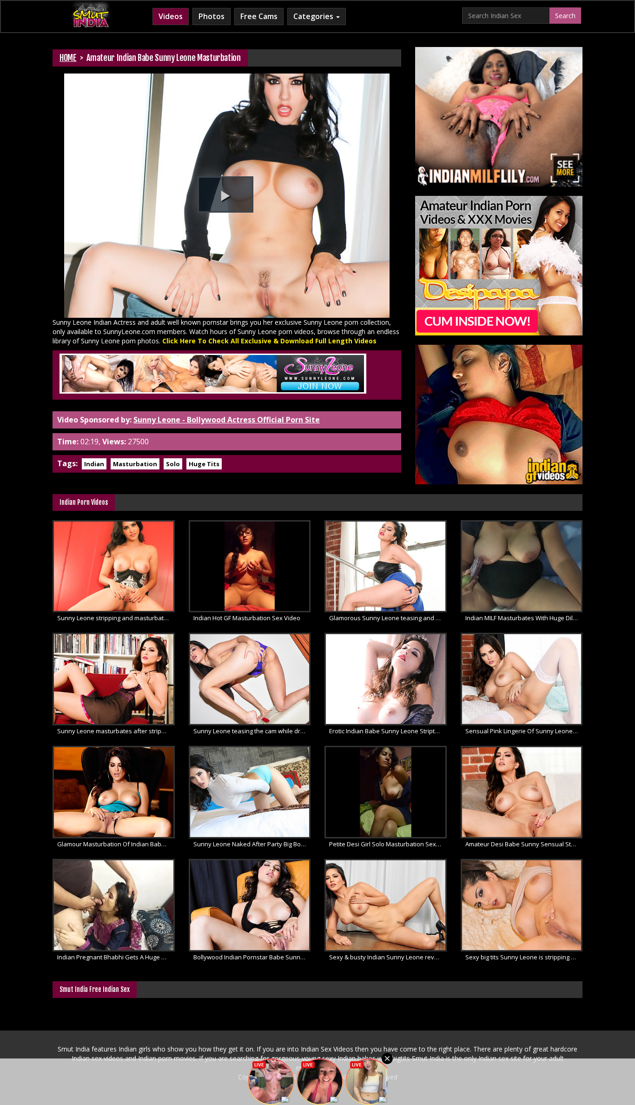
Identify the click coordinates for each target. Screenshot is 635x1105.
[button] (225, 194)
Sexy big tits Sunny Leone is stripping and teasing (524, 957)
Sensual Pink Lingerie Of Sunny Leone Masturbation (524, 731)
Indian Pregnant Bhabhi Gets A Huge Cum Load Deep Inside (116, 957)
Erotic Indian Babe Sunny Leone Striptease (388, 731)
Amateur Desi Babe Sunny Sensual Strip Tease (524, 844)
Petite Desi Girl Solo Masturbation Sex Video (388, 844)
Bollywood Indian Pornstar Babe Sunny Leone (252, 957)
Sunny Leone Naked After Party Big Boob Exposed (252, 844)
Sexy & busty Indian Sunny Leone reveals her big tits (388, 957)
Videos (171, 16)
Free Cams (259, 16)
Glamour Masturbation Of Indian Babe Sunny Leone (116, 844)
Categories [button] (314, 16)
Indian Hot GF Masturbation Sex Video (246, 618)
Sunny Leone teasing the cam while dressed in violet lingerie (252, 731)
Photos (211, 16)
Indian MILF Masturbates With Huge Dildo (522, 618)
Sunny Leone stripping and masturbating (114, 618)
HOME (68, 58)
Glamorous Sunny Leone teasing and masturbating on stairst (388, 618)
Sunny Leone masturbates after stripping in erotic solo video (116, 731)
